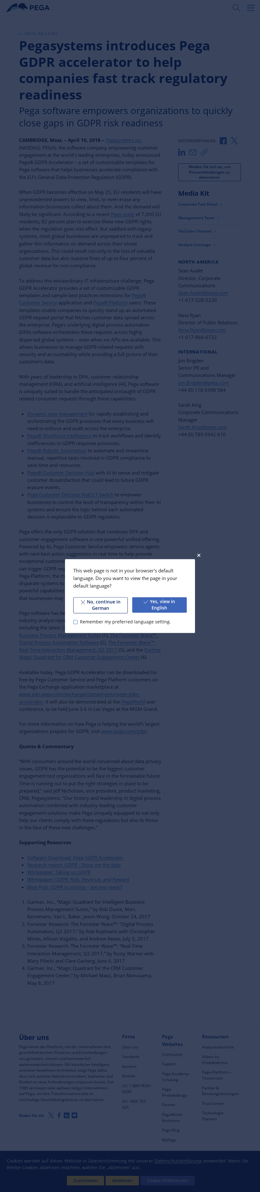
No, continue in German (103, 605)
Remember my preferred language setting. (125, 622)
